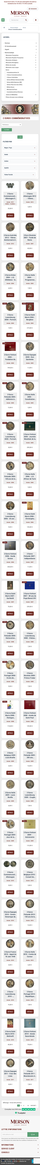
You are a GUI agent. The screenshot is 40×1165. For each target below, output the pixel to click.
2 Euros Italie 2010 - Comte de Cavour (29, 954)
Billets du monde (11, 65)
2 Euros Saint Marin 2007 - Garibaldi (10, 596)
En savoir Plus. (10, 1163)
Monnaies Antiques (11, 60)
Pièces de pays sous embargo (14, 97)
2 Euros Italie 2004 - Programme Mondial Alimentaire (30, 277)
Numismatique (9, 52)
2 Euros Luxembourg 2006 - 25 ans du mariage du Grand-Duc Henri (10, 516)
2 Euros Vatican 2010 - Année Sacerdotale (30, 1033)
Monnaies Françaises (12, 55)
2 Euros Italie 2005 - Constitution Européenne (30, 397)
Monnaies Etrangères (12, 62)
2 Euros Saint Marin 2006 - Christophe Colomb (30, 516)
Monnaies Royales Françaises (14, 57)
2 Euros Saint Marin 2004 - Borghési (30, 317)
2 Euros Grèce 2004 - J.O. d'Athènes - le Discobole (10, 277)
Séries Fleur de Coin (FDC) (14, 84)
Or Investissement (10, 46)
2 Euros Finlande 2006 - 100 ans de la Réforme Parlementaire (10, 476)
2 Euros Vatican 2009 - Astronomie (30, 834)
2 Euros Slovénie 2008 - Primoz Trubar (30, 675)
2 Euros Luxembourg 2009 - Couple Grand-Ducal (29, 795)
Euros (7, 70)
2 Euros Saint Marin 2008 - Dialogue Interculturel (10, 715)
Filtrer (6, 130)
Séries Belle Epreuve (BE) (14, 82)
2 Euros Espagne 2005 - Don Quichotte (29, 357)
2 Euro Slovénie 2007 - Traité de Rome (30, 237)
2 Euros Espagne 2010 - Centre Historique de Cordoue (10, 914)
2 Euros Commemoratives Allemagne (10, 874)
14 (28, 1105)
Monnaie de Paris (12, 89)
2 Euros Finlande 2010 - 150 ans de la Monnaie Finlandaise (30, 914)
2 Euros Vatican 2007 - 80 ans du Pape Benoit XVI (29, 596)
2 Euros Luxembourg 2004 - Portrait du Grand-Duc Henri (10, 317)
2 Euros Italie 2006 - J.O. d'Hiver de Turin (30, 476)
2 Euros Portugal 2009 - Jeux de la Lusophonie (10, 834)
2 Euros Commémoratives (14, 75)
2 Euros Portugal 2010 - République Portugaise (30, 994)
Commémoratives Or (13, 72)
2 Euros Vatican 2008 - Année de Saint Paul (30, 715)
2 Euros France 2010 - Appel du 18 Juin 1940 (10, 954)
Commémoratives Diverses (15, 92)
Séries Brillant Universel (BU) (15, 80)
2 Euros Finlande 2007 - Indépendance (30, 556)
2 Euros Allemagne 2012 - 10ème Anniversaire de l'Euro (29, 196)
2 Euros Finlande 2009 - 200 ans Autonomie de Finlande (30, 755)
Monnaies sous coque (12, 67)
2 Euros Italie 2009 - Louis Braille (10, 795)
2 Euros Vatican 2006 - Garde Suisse (10, 556)
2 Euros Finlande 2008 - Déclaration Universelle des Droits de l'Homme (10, 635)
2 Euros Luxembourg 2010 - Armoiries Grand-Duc (10, 994)
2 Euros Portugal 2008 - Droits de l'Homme (10, 675)
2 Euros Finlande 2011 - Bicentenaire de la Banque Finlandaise (30, 1073)
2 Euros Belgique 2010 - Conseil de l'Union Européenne (30, 874)
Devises (7, 43)
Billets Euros (10, 87)
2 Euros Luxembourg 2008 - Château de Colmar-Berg (30, 635)
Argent (7, 49)
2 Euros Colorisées (12, 77)
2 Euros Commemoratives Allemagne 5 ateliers (10, 196)
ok (20, 137)
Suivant (34, 1105)
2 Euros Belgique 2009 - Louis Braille (10, 755)
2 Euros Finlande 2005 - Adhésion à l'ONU (10, 397)
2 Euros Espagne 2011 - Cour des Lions (10, 1073)
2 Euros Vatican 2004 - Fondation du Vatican (10, 357)
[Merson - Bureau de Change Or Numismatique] (20, 13)
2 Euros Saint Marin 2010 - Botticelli (10, 1033)
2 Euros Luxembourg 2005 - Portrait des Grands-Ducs (10, 436)
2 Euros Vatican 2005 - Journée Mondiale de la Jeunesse (30, 436)
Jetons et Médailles (11, 94)
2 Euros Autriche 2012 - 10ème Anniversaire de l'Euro (10, 237)
